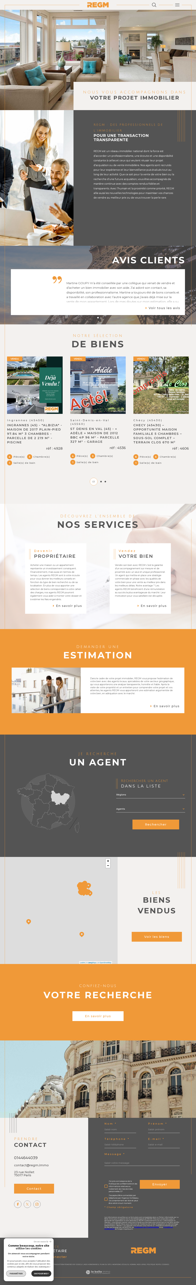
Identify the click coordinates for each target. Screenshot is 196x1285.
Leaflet (82, 952)
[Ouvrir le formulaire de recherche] (154, 5)
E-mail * (156, 1129)
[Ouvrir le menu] (177, 5)
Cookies (165, 1254)
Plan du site (105, 1254)
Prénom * (157, 1113)
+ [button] (108, 851)
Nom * (110, 1113)
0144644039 (26, 1148)
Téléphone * (117, 1129)
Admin (133, 1254)
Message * (114, 1144)
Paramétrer (16, 1273)
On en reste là (41, 1241)
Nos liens (141, 1254)
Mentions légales (120, 1254)
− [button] (108, 855)
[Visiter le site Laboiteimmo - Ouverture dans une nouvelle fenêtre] (98, 1265)
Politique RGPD (153, 1254)
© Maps (91, 952)
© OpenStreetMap (104, 952)
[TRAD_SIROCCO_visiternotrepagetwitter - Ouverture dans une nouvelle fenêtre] (27, 1194)
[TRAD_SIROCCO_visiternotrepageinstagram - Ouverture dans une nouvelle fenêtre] (37, 1194)
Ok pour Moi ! (41, 1273)
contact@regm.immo (31, 1155)
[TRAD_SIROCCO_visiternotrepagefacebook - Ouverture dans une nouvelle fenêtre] (17, 1194)
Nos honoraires (91, 1254)
